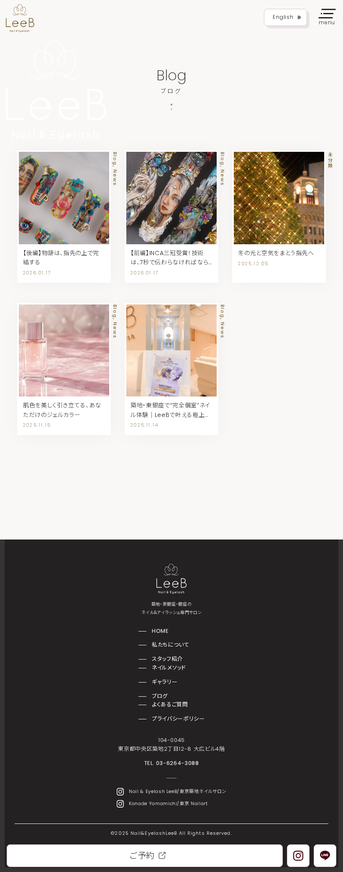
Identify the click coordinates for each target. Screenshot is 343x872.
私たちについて (170, 645)
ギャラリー (164, 682)
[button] (327, 18)
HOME (160, 631)
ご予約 (142, 856)
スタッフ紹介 (167, 659)
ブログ (160, 696)
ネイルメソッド (169, 668)
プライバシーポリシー (178, 719)
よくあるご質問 (170, 704)
